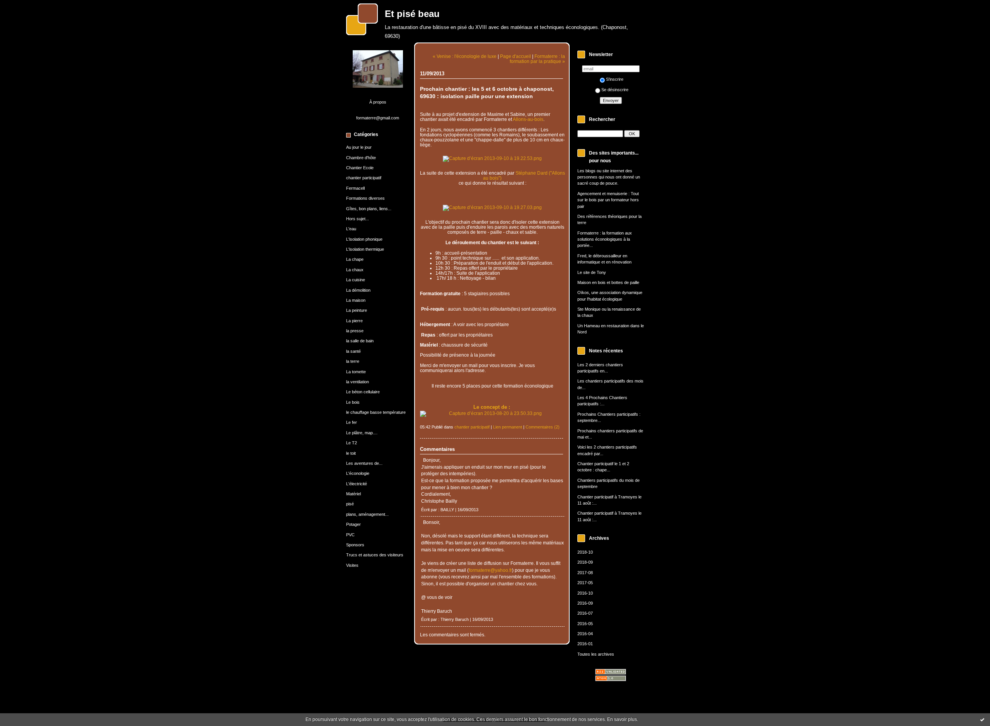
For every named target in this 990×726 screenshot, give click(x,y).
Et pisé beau (412, 14)
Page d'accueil (515, 56)
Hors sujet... (357, 218)
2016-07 (585, 613)
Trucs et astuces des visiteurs (374, 555)
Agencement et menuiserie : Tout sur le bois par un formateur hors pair (608, 200)
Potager (353, 524)
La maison (355, 300)
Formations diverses (365, 198)
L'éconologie (357, 473)
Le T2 (351, 442)
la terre (352, 361)
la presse (355, 330)
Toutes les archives (595, 654)
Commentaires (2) (543, 427)
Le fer (351, 422)
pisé (350, 504)
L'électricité (356, 483)
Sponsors (355, 544)
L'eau (351, 228)
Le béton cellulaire (363, 391)
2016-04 (585, 633)
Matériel (353, 493)
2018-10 (585, 552)
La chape (355, 259)
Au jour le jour (359, 147)
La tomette (356, 371)
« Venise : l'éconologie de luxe (465, 56)
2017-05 (585, 582)
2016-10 (585, 593)
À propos (377, 102)
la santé (353, 351)
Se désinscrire (614, 89)
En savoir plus (622, 719)
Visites (352, 565)
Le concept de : (492, 407)
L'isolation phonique (364, 239)
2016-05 (585, 623)
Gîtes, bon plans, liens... (368, 208)
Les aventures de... (364, 463)
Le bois (353, 402)
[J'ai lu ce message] (982, 719)
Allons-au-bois (528, 119)
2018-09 (585, 562)
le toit (351, 453)
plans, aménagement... (367, 514)
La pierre (354, 320)
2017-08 (585, 572)
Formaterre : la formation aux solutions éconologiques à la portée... (604, 239)
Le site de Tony (591, 272)
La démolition (358, 290)
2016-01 (585, 643)
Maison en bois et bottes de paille (608, 282)
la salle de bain (360, 340)
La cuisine (355, 279)
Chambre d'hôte (361, 157)
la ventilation (357, 381)
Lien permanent (507, 427)
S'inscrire (614, 79)
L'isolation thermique (365, 249)
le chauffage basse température (376, 412)
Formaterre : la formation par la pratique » (537, 59)
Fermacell (355, 188)
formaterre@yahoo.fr (490, 570)
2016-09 (585, 603)
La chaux (355, 269)
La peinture (356, 310)
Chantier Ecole (360, 167)
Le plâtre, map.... (361, 432)
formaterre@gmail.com (377, 118)
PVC (350, 534)
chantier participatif (363, 177)
